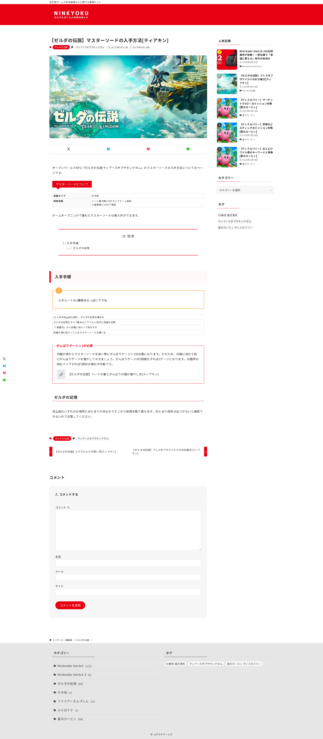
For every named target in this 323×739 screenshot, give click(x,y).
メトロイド (68, 710)
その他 (65, 692)
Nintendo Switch (75, 665)
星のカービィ (70, 719)
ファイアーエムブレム (76, 701)
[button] (68, 149)
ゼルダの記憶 (81, 248)
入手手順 (73, 243)
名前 (58, 557)
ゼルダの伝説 (61, 47)
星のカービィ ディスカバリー (235, 227)
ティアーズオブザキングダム (90, 47)
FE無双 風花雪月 (227, 215)
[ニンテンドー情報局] (71, 14)
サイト (59, 586)
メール (59, 571)
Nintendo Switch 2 (74, 674)
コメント (62, 507)
